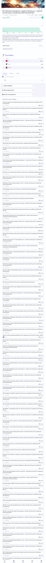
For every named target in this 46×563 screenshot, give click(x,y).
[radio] (33, 17)
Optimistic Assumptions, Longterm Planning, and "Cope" (31, 39)
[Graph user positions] (31, 17)
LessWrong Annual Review (7, 48)
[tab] (4, 73)
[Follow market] (39, 9)
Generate (40, 45)
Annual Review (15, 35)
